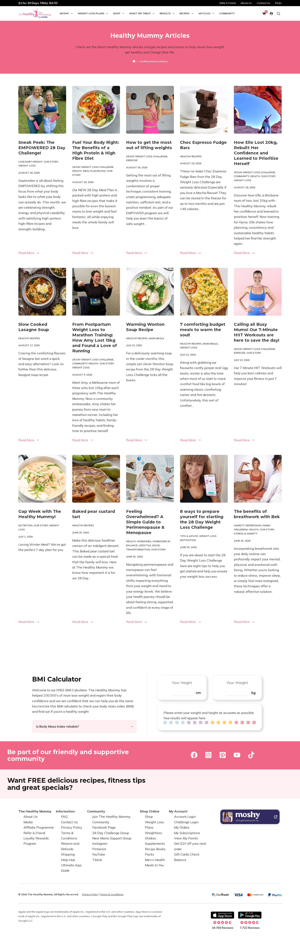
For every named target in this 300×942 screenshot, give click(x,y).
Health (77, 170)
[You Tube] (237, 755)
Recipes (184, 13)
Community (227, 13)
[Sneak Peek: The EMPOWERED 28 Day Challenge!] (42, 110)
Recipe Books (155, 849)
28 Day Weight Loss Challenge (92, 166)
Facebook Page (104, 827)
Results (165, 13)
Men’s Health (155, 860)
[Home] (134, 61)
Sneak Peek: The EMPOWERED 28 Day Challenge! (41, 147)
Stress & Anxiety (245, 533)
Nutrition (25, 525)
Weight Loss (27, 165)
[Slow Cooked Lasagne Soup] (42, 292)
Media (28, 822)
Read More (28, 253)
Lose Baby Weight (30, 161)
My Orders (181, 827)
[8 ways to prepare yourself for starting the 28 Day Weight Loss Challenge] (204, 479)
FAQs (278, 2)
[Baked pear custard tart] (96, 479)
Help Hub (68, 860)
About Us (246, 2)
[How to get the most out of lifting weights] (150, 110)
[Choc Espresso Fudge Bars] (204, 110)
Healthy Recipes (191, 156)
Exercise (132, 160)
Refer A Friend (228, 2)
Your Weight (237, 682)
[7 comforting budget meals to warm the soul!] (204, 292)
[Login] (271, 13)
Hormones (144, 541)
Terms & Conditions (111, 894)
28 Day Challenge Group (110, 833)
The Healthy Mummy (34, 811)
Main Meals (156, 338)
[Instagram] (208, 755)
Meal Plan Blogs (94, 170)
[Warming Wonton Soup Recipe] (150, 292)
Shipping (68, 854)
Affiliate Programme (38, 827)
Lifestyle (145, 545)
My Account (178, 811)
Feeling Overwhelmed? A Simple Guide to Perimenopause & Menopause (145, 522)
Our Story (51, 161)
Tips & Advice (189, 535)
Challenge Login (186, 822)
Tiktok (97, 860)
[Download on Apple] (222, 915)
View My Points (186, 838)
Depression (253, 525)
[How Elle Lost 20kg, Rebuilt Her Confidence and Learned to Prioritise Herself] (258, 110)
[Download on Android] (249, 915)
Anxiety (239, 525)
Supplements (155, 843)
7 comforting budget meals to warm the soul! (202, 329)
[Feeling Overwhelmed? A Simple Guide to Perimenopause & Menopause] (150, 479)
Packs (149, 854)
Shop (116, 13)
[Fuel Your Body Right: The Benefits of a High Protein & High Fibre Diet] (96, 110)
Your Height (182, 682)
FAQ (64, 817)
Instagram (99, 843)
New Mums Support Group (111, 838)
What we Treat (140, 13)
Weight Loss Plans (91, 13)
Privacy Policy (71, 827)
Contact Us (263, 2)
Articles (204, 13)
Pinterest (99, 849)
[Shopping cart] (264, 13)
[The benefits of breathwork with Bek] (258, 479)
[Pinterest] (223, 755)
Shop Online (149, 811)
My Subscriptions (187, 833)
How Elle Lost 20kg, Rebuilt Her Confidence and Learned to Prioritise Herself (256, 153)
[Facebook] (194, 755)
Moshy (64, 13)
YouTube (98, 854)
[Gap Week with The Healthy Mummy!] (42, 479)
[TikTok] (251, 755)
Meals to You (154, 865)
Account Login (185, 817)
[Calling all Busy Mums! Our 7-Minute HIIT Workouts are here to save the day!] (258, 292)
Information (65, 811)
